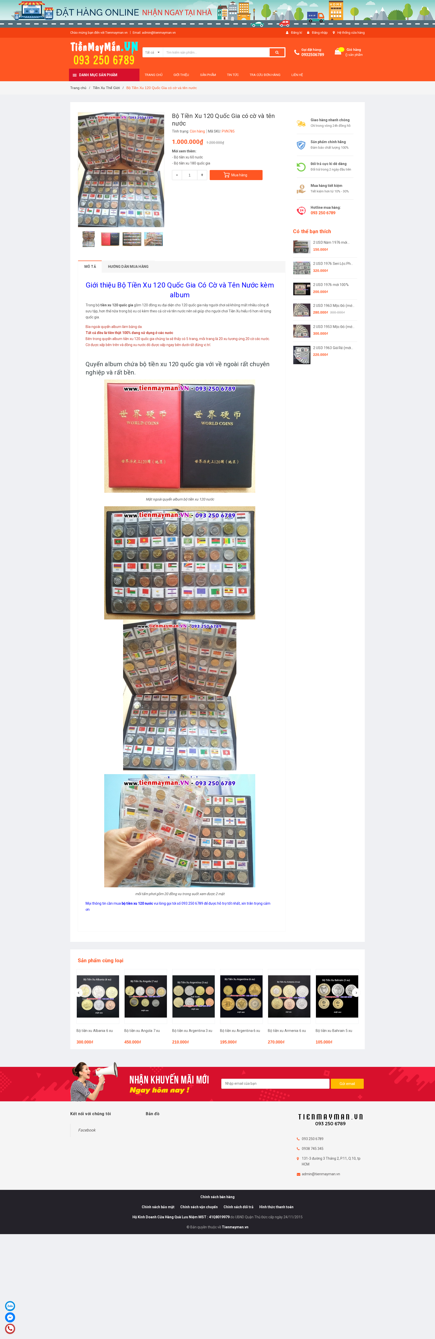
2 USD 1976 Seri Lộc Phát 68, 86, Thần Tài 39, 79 (333, 264)
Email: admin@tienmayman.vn (154, 32)
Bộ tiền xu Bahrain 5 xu (286, 1031)
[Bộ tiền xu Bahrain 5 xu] (289, 996)
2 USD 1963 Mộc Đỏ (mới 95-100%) (333, 306)
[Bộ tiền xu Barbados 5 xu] (337, 996)
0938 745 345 (312, 1149)
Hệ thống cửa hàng (351, 32)
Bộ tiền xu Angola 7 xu (94, 1031)
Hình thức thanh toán (276, 1207)
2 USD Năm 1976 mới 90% (330, 242)
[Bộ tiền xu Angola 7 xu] (98, 996)
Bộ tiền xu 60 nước (188, 157)
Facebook (86, 1130)
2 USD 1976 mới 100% (331, 285)
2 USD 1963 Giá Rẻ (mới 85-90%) (332, 348)
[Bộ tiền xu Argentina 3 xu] (145, 996)
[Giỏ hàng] (338, 52)
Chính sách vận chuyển (199, 1207)
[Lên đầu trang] (426, 1329)
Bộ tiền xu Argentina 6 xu (192, 1031)
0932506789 (312, 54)
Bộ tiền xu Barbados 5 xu (335, 1031)
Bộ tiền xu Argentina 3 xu (144, 1031)
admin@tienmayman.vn (321, 1174)
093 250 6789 (323, 213)
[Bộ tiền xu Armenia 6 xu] (241, 996)
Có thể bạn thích (312, 231)
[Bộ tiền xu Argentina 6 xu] (193, 996)
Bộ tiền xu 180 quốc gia (192, 163)
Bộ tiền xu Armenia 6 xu (239, 1031)
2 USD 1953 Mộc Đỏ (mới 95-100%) (333, 327)
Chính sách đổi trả (238, 1207)
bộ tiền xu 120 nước (198, 499)
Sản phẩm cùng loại (101, 960)
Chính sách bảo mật (158, 1207)
